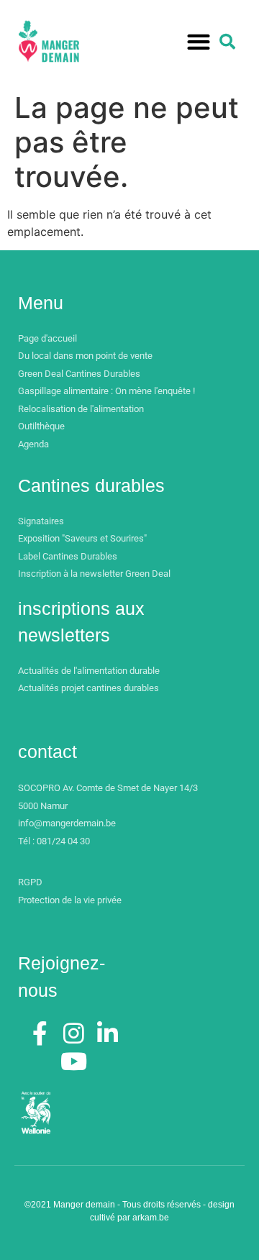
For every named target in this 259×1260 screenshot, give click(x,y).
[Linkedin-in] (107, 1032)
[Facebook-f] (40, 1032)
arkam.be (150, 1218)
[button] (198, 42)
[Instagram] (74, 1032)
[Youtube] (74, 1061)
